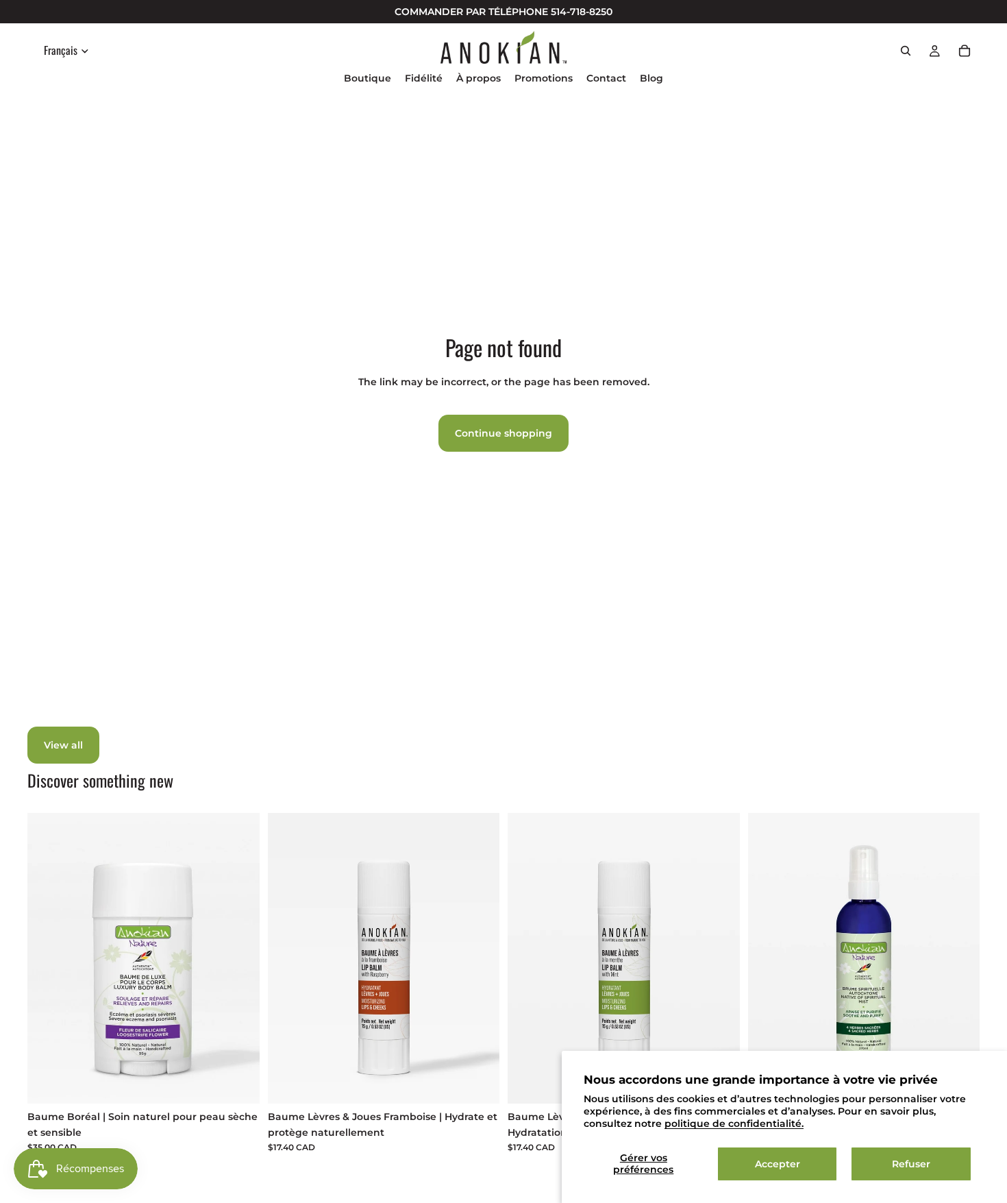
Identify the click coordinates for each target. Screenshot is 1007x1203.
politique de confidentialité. (734, 1123)
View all (63, 745)
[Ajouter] (238, 1082)
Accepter (777, 1164)
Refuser (911, 1164)
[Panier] (964, 51)
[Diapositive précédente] (768, 958)
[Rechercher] (906, 51)
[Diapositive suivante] (959, 958)
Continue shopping (503, 433)
